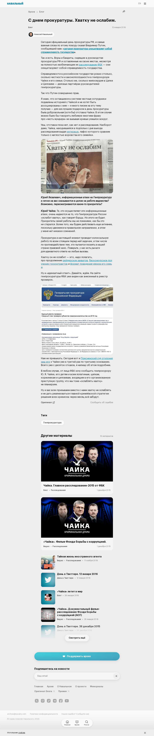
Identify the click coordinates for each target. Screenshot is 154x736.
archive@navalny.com (16, 714)
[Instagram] (42, 700)
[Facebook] (60, 700)
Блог (41, 12)
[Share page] (124, 11)
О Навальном (64, 687)
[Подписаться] (116, 676)
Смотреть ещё (77, 638)
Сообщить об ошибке (101, 403)
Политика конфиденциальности (44, 714)
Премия (62, 691)
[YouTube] (66, 700)
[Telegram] (54, 700)
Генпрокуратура (52, 423)
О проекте (81, 687)
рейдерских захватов (75, 260)
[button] (77, 166)
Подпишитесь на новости (51, 668)
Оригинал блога (43, 691)
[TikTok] (48, 700)
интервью (73, 132)
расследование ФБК (90, 65)
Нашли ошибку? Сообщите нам (75, 714)
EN (139, 4)
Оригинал (46, 403)
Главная (38, 687)
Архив (31, 12)
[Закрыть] (145, 733)
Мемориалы (96, 687)
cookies (21, 733)
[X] (36, 700)
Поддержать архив (79, 656)
